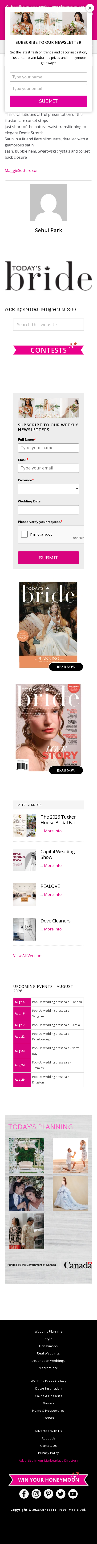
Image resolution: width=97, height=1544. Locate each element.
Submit (48, 101)
